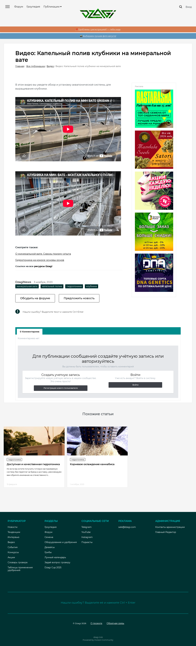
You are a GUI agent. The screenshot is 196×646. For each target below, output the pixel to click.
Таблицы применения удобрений (20, 569)
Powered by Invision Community (98, 640)
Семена (49, 537)
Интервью (13, 537)
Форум (18, 6)
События (12, 547)
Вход (189, 7)
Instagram (87, 537)
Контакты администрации (170, 527)
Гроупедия (33, 6)
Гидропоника (14, 459)
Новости (12, 527)
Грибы (48, 552)
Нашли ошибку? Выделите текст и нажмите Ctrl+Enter (53, 312)
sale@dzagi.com (127, 527)
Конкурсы (13, 552)
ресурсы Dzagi (43, 266)
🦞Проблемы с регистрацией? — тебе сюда (98, 29)
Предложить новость (79, 298)
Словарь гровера (17, 562)
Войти (135, 385)
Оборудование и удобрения (61, 542)
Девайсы (50, 547)
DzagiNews (23, 282)
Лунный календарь (55, 557)
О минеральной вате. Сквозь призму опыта (43, 253)
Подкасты (86, 542)
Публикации (51, 6)
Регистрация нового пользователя (61, 388)
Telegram (86, 527)
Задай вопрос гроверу (57, 562)
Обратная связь (115, 623)
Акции (11, 557)
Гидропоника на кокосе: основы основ (39, 260)
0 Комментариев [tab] (29, 331)
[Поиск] (180, 6)
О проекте (96, 623)
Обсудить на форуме (35, 298)
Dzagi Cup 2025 (53, 567)
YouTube (85, 532)
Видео (11, 542)
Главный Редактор (165, 532)
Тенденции (14, 532)
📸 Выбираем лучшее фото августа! (98, 36)
